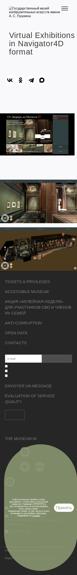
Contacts (16, 343)
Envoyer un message (28, 386)
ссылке (36, 515)
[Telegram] (31, 80)
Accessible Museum (27, 291)
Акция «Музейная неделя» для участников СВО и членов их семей (38, 307)
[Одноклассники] (20, 80)
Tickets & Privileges (27, 282)
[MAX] (42, 80)
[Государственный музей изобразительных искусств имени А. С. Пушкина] (35, 16)
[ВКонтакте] (10, 80)
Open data (16, 333)
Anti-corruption (23, 323)
